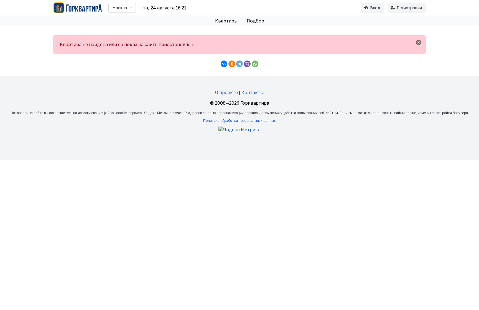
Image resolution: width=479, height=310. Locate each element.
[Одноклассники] (231, 64)
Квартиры (226, 21)
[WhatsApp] (255, 64)
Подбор (255, 21)
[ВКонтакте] (224, 64)
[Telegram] (239, 64)
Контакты (252, 92)
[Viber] (247, 64)
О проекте (226, 92)
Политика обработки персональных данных (239, 121)
